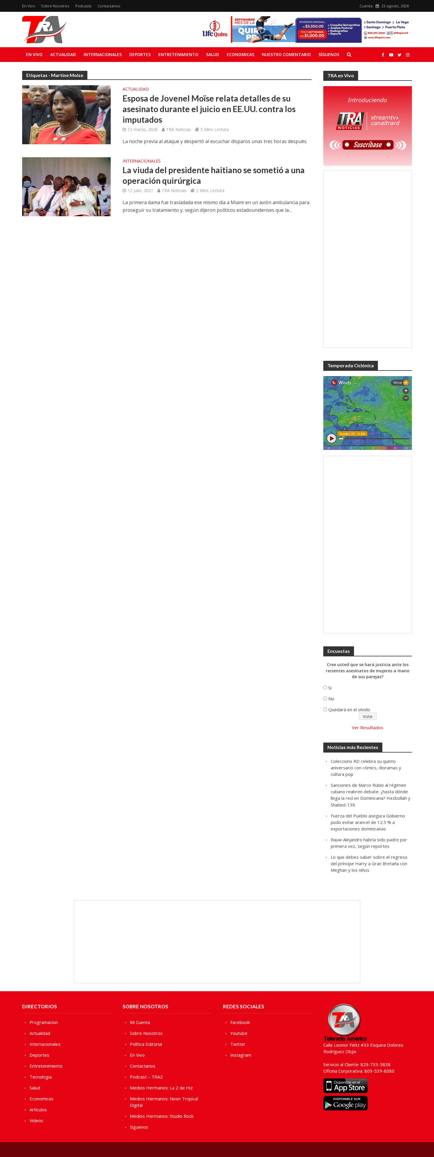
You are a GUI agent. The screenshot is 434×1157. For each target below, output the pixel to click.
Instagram (240, 1055)
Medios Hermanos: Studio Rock (161, 1116)
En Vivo (28, 6)
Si (330, 688)
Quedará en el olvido (349, 709)
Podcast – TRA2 (146, 1077)
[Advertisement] (367, 259)
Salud (212, 54)
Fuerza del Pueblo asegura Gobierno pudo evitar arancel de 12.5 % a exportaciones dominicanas (368, 822)
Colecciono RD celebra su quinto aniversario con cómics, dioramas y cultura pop (366, 767)
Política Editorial (146, 1044)
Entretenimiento (178, 54)
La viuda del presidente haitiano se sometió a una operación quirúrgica (214, 175)
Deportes (140, 54)
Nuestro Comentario (286, 54)
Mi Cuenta (140, 1022)
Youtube (238, 1033)
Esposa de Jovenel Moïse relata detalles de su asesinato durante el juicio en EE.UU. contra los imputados (209, 108)
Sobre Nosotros (55, 6)
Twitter (238, 1044)
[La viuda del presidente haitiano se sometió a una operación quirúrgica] (66, 186)
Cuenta (366, 6)
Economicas (240, 54)
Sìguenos (139, 1127)
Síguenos (329, 54)
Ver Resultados (367, 727)
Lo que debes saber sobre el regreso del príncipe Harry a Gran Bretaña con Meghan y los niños (369, 863)
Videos (36, 1120)
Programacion (44, 1022)
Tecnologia (41, 1077)
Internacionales (103, 54)
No (331, 699)
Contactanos (109, 6)
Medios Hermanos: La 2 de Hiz (161, 1088)
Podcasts (83, 6)
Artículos (38, 1109)
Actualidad (63, 54)
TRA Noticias (178, 129)
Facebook (240, 1022)
